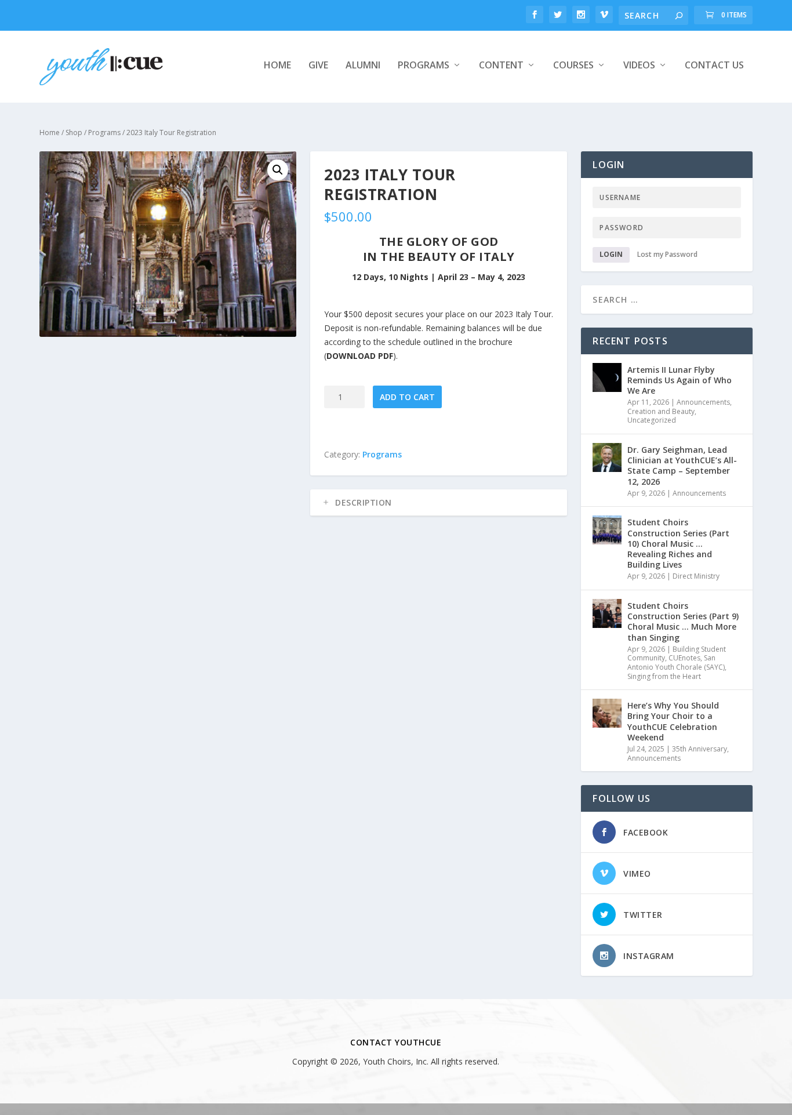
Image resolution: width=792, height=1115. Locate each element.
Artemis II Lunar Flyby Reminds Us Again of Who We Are (679, 380)
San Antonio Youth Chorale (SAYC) (676, 662)
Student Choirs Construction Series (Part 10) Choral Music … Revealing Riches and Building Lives (678, 543)
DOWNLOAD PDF (359, 355)
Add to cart (407, 396)
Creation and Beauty (661, 411)
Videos (639, 65)
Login (611, 254)
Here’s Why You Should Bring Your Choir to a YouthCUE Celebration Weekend (673, 721)
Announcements (703, 402)
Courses (573, 65)
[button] (277, 169)
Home (277, 65)
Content (501, 65)
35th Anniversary (699, 749)
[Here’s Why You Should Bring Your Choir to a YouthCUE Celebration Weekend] (607, 713)
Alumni (363, 65)
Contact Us (714, 65)
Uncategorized (651, 420)
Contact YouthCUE (395, 1042)
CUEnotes (684, 658)
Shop (74, 132)
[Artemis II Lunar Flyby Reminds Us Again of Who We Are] (607, 377)
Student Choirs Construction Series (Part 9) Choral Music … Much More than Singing (683, 621)
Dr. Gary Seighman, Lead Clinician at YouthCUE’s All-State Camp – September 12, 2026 (682, 465)
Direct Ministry (696, 576)
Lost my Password (667, 254)
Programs (423, 65)
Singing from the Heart (664, 676)
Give (318, 65)
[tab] (438, 502)
